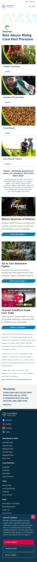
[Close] (33, 517)
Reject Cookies (10, 555)
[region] (18, 538)
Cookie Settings (11, 548)
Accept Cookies (10, 542)
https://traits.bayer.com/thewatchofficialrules (16, 379)
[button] (4, 414)
